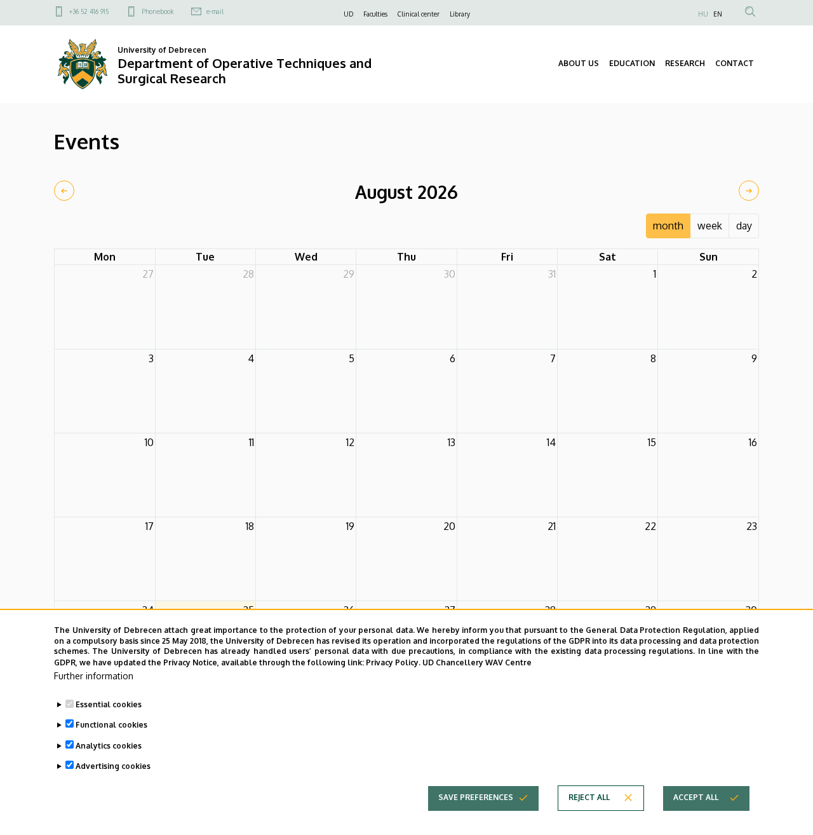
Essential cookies (109, 704)
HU (703, 14)
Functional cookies (111, 725)
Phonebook (157, 11)
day (744, 225)
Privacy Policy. (393, 662)
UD (348, 14)
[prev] (64, 190)
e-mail (215, 11)
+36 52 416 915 (89, 11)
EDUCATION (632, 63)
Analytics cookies (109, 745)
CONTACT (734, 63)
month (668, 225)
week (709, 225)
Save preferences (475, 797)
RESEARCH (685, 63)
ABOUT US (578, 63)
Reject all (589, 797)
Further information (93, 675)
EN (717, 14)
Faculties (375, 14)
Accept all (695, 797)
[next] (749, 190)
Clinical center (419, 14)
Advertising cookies (113, 765)
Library (460, 14)
